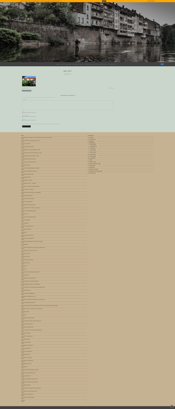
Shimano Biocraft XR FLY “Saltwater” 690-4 (28, 204)
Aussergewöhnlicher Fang (25, 262)
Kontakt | (96, 64)
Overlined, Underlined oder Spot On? (27, 226)
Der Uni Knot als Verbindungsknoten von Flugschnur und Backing (31, 241)
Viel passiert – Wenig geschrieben (26, 351)
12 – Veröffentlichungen (93, 169)
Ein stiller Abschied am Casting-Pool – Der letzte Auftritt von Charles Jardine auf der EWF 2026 (36, 137)
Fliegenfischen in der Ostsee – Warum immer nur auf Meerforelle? (31, 308)
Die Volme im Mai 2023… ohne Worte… (27, 189)
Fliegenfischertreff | (78, 64)
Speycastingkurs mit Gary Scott (26, 363)
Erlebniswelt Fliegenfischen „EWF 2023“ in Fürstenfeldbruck (31, 192)
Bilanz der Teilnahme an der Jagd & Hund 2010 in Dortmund (31, 388)
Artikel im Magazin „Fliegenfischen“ (27, 195)
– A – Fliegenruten (91, 142)
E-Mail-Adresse (25, 115)
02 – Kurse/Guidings (92, 139)
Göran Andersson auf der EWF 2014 (27, 345)
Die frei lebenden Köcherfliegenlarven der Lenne (29, 171)
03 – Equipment (91, 141)
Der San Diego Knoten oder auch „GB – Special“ (29, 250)
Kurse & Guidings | (67, 64)
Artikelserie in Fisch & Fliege (26, 342)
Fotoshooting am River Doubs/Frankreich (28, 317)
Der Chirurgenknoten (24, 244)
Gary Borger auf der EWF (25, 354)
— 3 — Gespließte (91, 148)
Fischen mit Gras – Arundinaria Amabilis (27, 397)
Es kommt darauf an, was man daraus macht (28, 278)
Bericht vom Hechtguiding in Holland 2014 (28, 302)
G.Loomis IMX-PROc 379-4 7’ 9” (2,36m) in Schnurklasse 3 (30, 207)
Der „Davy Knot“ (23, 314)
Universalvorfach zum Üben (25, 253)
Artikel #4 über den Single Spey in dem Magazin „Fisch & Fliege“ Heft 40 (33, 299)
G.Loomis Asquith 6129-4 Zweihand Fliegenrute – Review (30, 140)
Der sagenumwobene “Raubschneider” (27, 146)
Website (23, 119)
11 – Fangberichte (91, 167)
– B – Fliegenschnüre (92, 152)
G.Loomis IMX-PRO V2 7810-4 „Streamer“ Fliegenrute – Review (31, 152)
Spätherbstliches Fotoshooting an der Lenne (28, 296)
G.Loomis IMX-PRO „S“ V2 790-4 (26, 180)
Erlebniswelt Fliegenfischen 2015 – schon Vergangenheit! (30, 284)
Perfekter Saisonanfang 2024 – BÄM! (27, 174)
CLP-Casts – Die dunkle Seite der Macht (27, 198)
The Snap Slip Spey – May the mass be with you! (29, 391)
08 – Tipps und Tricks (92, 161)
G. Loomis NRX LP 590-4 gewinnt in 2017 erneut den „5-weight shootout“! (33, 247)
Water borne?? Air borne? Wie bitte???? (27, 238)
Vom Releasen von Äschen (25, 256)
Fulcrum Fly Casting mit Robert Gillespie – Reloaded (29, 369)
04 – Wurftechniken (92, 154)
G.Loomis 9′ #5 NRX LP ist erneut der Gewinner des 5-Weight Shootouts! (33, 287)
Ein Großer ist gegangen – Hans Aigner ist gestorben (29, 281)
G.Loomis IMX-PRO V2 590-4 (26, 177)
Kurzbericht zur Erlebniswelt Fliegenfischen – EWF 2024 (30, 168)
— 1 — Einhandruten (92, 144)
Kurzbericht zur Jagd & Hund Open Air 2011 (28, 372)
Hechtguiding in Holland (25, 311)
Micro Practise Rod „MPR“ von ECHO (27, 235)
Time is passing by (24, 366)
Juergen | (58, 64)
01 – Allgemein (91, 137)
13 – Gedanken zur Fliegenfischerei (95, 171)
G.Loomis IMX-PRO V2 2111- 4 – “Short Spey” (28, 183)
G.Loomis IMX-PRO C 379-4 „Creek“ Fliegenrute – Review (30, 149)
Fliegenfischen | (89, 64)
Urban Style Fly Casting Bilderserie (27, 336)
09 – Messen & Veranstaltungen (94, 163)
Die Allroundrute (23, 232)
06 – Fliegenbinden (91, 158)
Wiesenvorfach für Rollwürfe (25, 333)
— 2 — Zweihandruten (92, 146)
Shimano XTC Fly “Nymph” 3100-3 (26, 201)
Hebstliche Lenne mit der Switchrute (27, 394)
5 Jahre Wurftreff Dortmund (25, 339)
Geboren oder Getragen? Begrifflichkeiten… (28, 293)
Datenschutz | (104, 64)
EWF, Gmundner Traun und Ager (26, 357)
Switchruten (23, 400)
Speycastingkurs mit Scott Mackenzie (27, 360)
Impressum (111, 64)
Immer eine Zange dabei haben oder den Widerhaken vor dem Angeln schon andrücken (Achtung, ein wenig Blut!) (39, 305)
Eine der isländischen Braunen (26, 229)
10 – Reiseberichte (91, 165)
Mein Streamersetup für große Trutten (27, 259)
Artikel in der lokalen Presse (25, 290)
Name (23, 111)
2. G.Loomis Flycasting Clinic (26, 348)
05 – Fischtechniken (92, 156)
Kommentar (24, 99)
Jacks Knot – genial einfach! (25, 143)
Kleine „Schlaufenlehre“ (25, 223)
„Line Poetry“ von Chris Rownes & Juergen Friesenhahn (30, 186)
